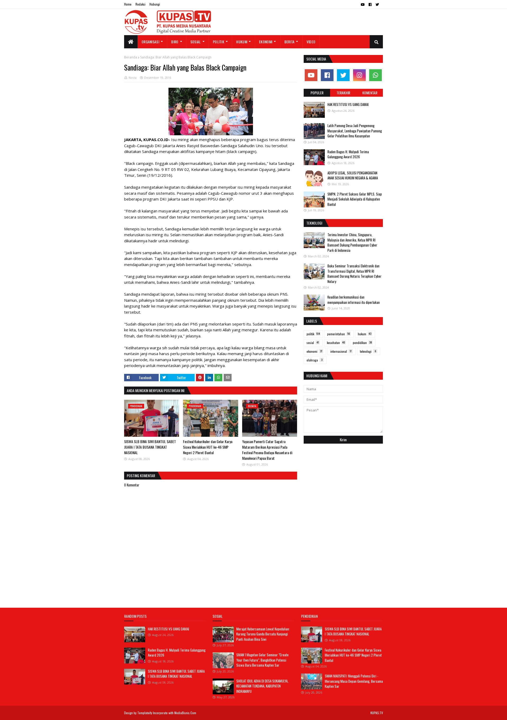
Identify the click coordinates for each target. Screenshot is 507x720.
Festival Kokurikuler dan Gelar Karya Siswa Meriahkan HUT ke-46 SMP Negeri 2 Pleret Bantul (207, 447)
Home (128, 4)
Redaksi (140, 4)
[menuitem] (131, 41)
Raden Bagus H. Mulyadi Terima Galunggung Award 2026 (348, 154)
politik (313, 334)
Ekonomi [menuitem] (265, 41)
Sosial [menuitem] (195, 41)
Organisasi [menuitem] (150, 41)
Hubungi (154, 4)
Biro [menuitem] (174, 41)
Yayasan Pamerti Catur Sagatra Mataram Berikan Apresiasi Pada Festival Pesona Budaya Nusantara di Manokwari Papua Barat (267, 450)
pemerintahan (338, 334)
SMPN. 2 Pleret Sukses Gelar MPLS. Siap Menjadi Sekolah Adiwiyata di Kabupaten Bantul (354, 199)
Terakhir (343, 92)
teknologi (368, 351)
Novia (133, 78)
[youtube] (362, 4)
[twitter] (377, 4)
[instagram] (359, 75)
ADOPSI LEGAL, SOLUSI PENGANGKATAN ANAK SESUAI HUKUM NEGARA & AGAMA (352, 175)
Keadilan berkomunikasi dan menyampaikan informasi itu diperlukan (353, 299)
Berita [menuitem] (289, 41)
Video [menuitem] (311, 41)
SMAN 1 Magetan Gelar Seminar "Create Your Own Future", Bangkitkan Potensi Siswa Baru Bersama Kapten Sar (262, 660)
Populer (317, 92)
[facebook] (370, 4)
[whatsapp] (375, 75)
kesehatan (336, 342)
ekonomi (314, 351)
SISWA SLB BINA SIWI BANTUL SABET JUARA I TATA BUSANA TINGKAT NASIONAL (150, 447)
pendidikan (362, 342)
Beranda (130, 57)
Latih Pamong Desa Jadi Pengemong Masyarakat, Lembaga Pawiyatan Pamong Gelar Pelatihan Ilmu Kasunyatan (354, 130)
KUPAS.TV (376, 712)
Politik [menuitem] (218, 41)
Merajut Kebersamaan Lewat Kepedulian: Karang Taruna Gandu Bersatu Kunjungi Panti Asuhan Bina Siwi (263, 634)
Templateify (144, 712)
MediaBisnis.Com (185, 712)
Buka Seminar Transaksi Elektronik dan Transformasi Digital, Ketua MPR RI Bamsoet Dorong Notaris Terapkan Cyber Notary (354, 273)
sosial (313, 342)
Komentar (369, 92)
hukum (364, 334)
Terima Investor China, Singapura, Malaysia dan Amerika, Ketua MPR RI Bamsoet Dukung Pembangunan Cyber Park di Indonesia (352, 242)
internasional (341, 351)
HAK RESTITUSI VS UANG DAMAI (348, 104)
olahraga (314, 360)
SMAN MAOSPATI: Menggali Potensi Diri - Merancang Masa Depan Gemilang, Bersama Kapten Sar (354, 681)
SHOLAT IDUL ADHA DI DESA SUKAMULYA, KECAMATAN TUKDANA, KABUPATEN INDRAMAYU (262, 686)
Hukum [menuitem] (241, 41)
